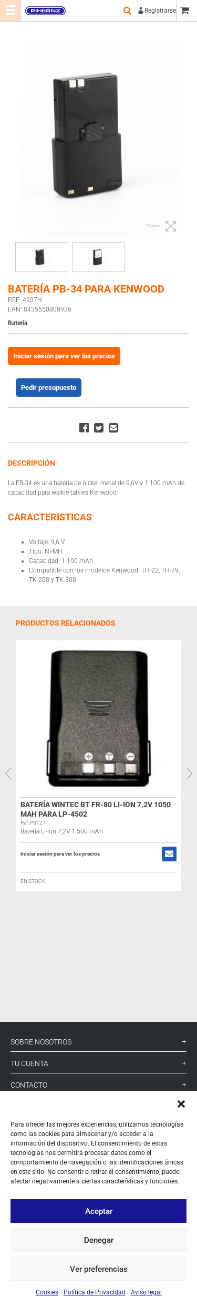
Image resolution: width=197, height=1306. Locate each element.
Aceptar (98, 1211)
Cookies (47, 1292)
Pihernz (45, 10)
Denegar (98, 1240)
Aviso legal (146, 1292)
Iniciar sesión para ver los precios (64, 356)
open (127, 10)
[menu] (10, 10)
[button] (181, 1104)
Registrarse (160, 10)
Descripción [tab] (31, 463)
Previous (8, 773)
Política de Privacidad (95, 1292)
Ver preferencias (99, 1269)
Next (189, 773)
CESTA (186, 10)
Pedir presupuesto (48, 387)
